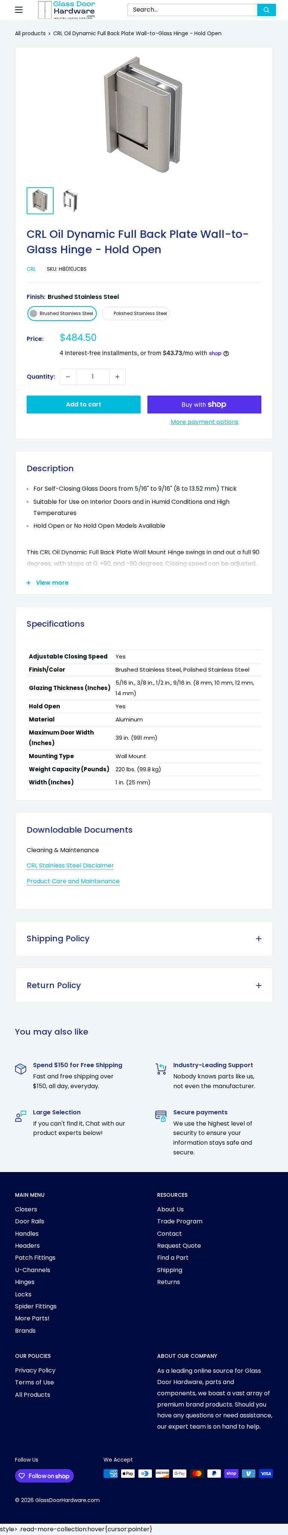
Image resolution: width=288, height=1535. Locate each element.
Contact (169, 1233)
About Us (170, 1209)
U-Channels (32, 1270)
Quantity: (41, 376)
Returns (168, 1282)
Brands (25, 1330)
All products (30, 33)
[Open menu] (18, 10)
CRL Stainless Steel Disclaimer (70, 865)
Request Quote (179, 1245)
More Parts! (32, 1318)
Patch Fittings (35, 1257)
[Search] (266, 10)
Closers (26, 1209)
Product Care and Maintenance (73, 881)
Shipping (169, 1270)
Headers (27, 1245)
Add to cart (83, 404)
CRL (31, 269)
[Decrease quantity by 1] (68, 377)
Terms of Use (34, 1382)
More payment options (204, 422)
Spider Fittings (36, 1306)
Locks (23, 1294)
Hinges (24, 1282)
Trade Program (179, 1221)
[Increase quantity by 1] (117, 377)
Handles (27, 1233)
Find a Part (173, 1257)
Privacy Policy (35, 1370)
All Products (32, 1394)
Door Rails (29, 1221)
